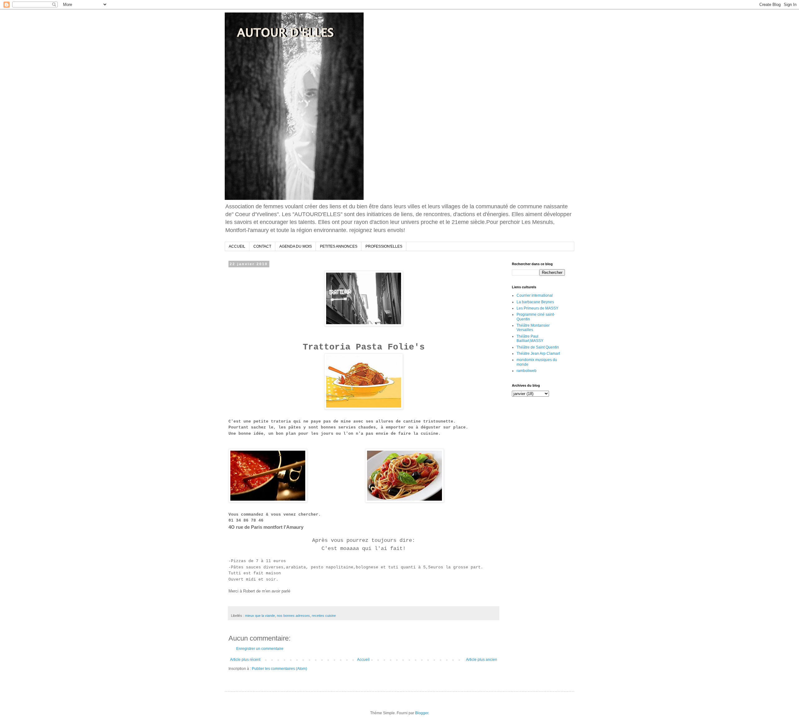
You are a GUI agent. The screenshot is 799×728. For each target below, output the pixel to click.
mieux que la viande (260, 615)
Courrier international (535, 295)
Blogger (421, 713)
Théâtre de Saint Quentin (538, 347)
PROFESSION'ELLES (383, 246)
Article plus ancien (481, 659)
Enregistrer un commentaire (259, 648)
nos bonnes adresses (293, 615)
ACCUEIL (237, 246)
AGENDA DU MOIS (295, 246)
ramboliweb (527, 371)
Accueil (363, 659)
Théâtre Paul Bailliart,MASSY (530, 338)
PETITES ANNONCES (338, 246)
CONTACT (262, 246)
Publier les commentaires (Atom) (279, 668)
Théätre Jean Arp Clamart (538, 353)
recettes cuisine (324, 615)
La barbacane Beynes (535, 302)
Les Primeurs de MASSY (537, 308)
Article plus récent (245, 659)
